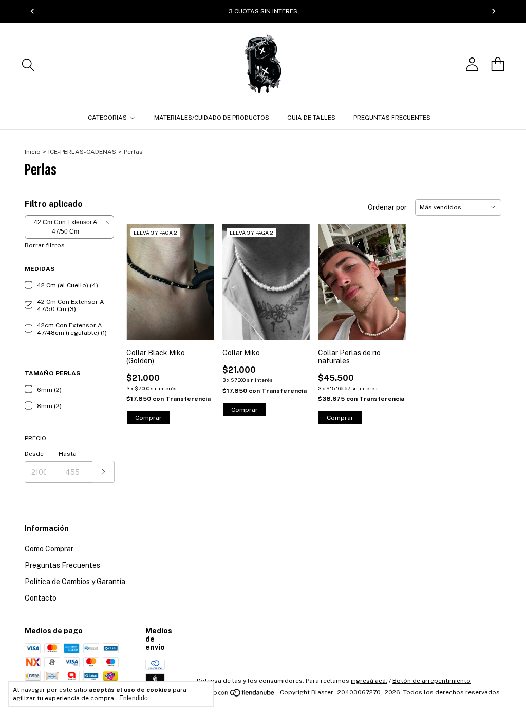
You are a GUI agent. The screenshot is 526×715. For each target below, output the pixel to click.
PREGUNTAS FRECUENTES (391, 117)
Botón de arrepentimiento (431, 680)
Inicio (33, 152)
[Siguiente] (493, 11)
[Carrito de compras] (497, 64)
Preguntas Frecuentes (62, 565)
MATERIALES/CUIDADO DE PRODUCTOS (211, 117)
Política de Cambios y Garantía (75, 581)
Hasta (68, 453)
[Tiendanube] (236, 695)
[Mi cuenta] (472, 64)
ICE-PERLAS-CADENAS (82, 152)
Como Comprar (49, 549)
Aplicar (103, 472)
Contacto (41, 598)
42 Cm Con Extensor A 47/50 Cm (65, 227)
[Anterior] (32, 11)
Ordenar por (387, 207)
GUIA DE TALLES (311, 117)
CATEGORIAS (107, 117)
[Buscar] (28, 64)
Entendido (133, 698)
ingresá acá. (369, 680)
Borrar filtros (45, 245)
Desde (34, 453)
